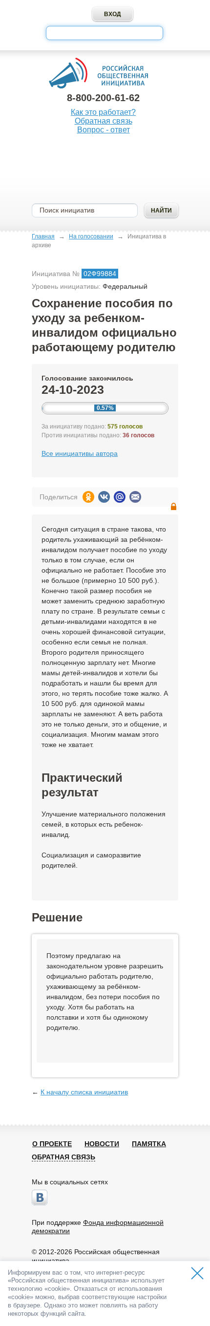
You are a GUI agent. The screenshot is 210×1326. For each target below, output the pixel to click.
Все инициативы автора (80, 453)
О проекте (52, 1144)
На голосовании (91, 236)
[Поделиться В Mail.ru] (119, 497)
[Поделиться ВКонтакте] (104, 497)
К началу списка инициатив (84, 1092)
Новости (101, 1144)
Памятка (149, 1144)
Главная (43, 236)
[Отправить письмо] (135, 497)
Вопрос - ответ (103, 130)
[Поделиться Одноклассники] (88, 497)
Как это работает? (103, 112)
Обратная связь (103, 121)
